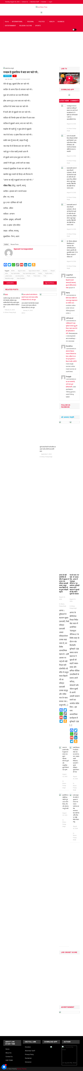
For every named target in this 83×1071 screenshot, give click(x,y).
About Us (8, 1053)
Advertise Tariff (34, 2)
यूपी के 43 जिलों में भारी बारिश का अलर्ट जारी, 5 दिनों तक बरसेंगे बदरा (48, 449)
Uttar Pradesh (21, 278)
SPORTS (38, 25)
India (6, 273)
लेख (14, 76)
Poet (45, 276)
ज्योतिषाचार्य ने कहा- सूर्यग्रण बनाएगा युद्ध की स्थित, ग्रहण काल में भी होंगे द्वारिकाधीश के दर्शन (71, 328)
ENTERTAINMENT (10, 25)
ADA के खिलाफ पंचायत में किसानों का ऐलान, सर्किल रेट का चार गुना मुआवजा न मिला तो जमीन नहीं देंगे (71, 356)
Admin (23, 313)
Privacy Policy (29, 1054)
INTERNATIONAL (17, 21)
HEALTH (51, 21)
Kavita (40, 273)
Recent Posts (15, 244)
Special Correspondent (22, 79)
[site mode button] (74, 30)
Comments (74, 101)
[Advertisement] (41, 52)
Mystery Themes (21, 1069)
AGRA (13, 270)
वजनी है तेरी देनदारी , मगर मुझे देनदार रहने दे (12, 283)
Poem (28, 276)
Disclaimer (28, 1058)
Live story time (19, 276)
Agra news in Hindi (34, 270)
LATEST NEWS (64, 101)
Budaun (45, 270)
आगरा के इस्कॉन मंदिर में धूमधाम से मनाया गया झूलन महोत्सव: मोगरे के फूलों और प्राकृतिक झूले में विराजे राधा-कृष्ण (65, 758)
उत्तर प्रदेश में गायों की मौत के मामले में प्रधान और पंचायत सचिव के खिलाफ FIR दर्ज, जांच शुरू (30, 305)
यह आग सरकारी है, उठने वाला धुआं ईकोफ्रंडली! (70, 384)
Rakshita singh (9, 278)
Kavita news (48, 273)
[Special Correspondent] (9, 253)
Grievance (28, 1062)
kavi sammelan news (29, 273)
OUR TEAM (9, 1060)
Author (6, 244)
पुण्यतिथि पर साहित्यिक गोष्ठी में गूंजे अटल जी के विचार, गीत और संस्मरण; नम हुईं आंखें (65, 801)
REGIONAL (30, 21)
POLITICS (42, 21)
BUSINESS (61, 21)
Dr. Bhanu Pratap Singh (9, 312)
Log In (50, 2)
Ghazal (53, 270)
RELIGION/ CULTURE (25, 25)
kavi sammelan (15, 273)
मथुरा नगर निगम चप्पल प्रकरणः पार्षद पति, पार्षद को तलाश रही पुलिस (51, 283)
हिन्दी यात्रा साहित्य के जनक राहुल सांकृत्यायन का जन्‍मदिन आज (71, 300)
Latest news (8, 276)
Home (7, 21)
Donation (43, 2)
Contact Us (25, 2)
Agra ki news (21, 270)
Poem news (37, 276)
